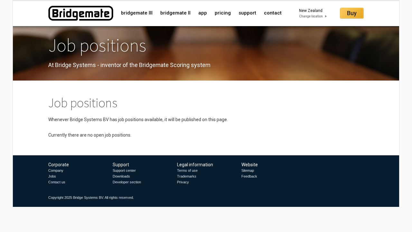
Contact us (56, 182)
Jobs (52, 176)
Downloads (121, 176)
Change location (311, 16)
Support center (124, 170)
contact (273, 13)
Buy (352, 13)
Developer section (127, 182)
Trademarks (186, 176)
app (202, 13)
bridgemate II (175, 13)
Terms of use (187, 170)
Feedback (249, 176)
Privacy (183, 182)
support (247, 13)
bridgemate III (137, 13)
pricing (223, 13)
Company (55, 170)
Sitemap (247, 170)
